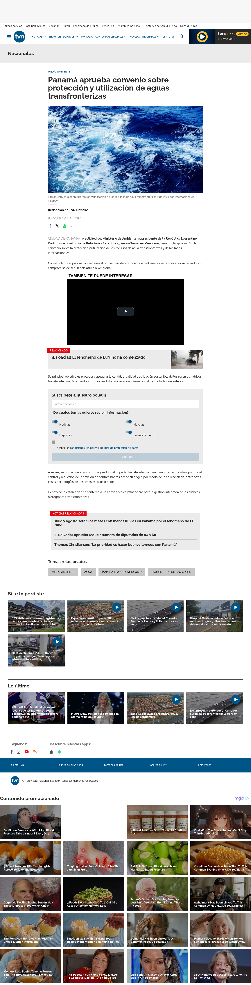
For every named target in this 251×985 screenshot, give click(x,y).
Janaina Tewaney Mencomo (122, 572)
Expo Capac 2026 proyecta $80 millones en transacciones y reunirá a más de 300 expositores (94, 621)
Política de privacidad (70, 764)
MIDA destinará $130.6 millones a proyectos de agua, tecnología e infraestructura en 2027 (34, 656)
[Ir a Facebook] (12, 752)
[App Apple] (52, 752)
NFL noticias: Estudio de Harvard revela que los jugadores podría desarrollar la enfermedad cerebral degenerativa (35, 712)
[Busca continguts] (181, 36)
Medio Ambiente (63, 572)
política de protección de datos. (119, 447)
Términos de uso (113, 764)
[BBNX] (15, 780)
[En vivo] (221, 32)
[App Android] (60, 752)
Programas (149, 36)
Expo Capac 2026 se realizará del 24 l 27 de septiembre (155, 715)
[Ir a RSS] (36, 752)
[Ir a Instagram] (19, 752)
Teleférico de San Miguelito (160, 25)
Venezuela (108, 25)
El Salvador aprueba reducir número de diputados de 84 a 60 (105, 535)
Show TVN (55, 36)
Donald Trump (188, 25)
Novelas (135, 36)
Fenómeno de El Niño (85, 25)
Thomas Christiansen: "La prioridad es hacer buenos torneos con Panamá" (115, 544)
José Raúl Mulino (35, 25)
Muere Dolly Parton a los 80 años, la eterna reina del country (95, 715)
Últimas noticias (12, 25)
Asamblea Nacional (129, 25)
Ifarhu (66, 25)
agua (88, 572)
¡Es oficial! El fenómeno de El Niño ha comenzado (98, 357)
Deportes (68, 36)
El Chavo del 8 (227, 39)
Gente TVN (169, 36)
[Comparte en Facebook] (50, 226)
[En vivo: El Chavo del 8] (202, 36)
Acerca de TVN (158, 764)
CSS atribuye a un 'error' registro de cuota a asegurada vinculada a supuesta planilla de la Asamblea (35, 621)
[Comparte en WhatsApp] (64, 226)
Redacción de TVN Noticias (68, 210)
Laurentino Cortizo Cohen (171, 572)
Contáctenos (203, 764)
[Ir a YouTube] (27, 752)
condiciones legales (82, 447)
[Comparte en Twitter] (57, 226)
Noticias (37, 36)
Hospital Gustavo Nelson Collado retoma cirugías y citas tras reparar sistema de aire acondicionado (213, 621)
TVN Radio (87, 36)
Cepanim (54, 25)
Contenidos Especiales (109, 36)
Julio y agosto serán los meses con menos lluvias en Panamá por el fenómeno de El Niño (123, 523)
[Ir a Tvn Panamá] (19, 37)
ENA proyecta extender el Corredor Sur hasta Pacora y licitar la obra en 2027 (154, 621)
